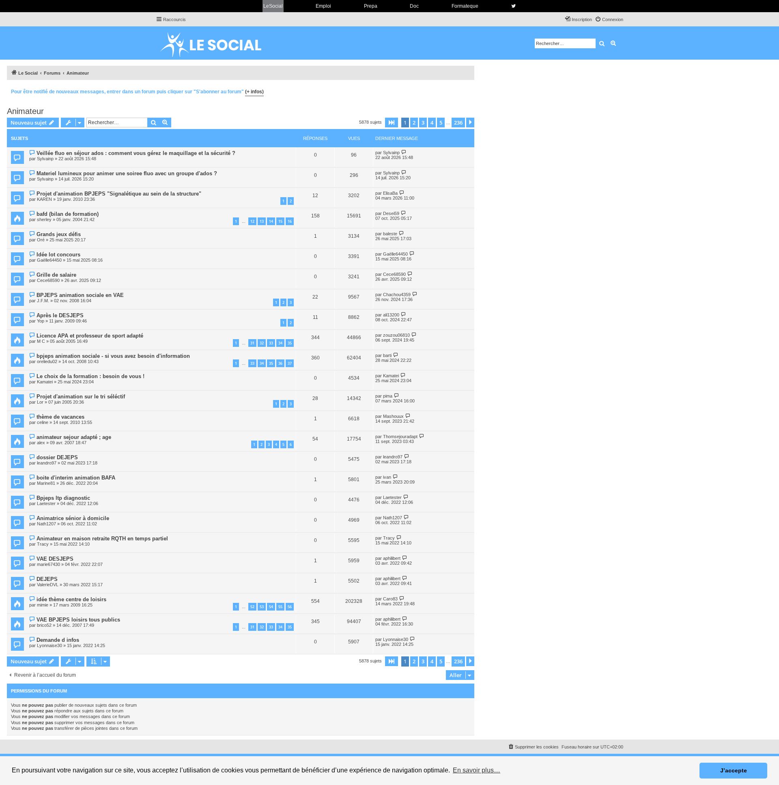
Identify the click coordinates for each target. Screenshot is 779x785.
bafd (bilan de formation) (68, 214)
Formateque (465, 6)
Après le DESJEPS (60, 315)
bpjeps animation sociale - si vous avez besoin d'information (113, 356)
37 (290, 363)
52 (252, 606)
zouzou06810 (396, 335)
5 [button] (440, 122)
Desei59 (391, 213)
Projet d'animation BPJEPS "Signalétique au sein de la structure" (119, 194)
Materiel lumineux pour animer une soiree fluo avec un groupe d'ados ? (127, 173)
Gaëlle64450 (49, 260)
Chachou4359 (397, 294)
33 (271, 343)
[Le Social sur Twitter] (513, 6)
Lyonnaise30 (49, 645)
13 (262, 221)
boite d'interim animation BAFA (76, 478)
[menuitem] (609, 19)
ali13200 (391, 314)
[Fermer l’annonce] (467, 90)
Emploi (323, 6)
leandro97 (46, 462)
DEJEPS (47, 579)
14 (271, 221)
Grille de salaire (56, 275)
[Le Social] (217, 43)
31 (252, 343)
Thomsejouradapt (400, 436)
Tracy (43, 544)
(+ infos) (254, 92)
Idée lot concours (58, 255)
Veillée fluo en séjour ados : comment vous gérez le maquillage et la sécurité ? (136, 153)
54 (271, 606)
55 (280, 606)
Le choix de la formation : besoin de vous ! (90, 376)
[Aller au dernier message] (404, 152)
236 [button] (458, 122)
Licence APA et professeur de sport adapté (90, 336)
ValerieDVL (47, 584)
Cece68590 (48, 280)
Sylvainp (45, 158)
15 (280, 221)
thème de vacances (60, 417)
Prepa (370, 6)
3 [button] (423, 122)
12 (252, 221)
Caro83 (390, 598)
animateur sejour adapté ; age (74, 437)
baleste (390, 233)
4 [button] (431, 122)
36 (280, 363)
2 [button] (414, 122)
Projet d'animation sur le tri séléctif (81, 397)
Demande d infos (58, 640)
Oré (41, 239)
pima (387, 396)
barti (387, 355)
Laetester (46, 503)
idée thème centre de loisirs (71, 599)
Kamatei (45, 381)
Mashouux (393, 416)
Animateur (25, 111)
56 (290, 606)
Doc (414, 6)
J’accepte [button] (733, 770)
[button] (391, 122)
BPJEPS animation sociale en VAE (80, 295)
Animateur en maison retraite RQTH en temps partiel (102, 539)
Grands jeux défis (59, 234)
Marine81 (46, 483)
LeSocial (273, 6)
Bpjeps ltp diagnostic (63, 498)
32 (262, 343)
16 (290, 221)
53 (262, 606)
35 (290, 343)
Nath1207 (46, 523)
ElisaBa (390, 193)
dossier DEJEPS (57, 457)
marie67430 (48, 564)
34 (280, 343)
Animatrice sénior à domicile (73, 518)
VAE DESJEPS (55, 559)
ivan (387, 477)
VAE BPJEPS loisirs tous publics (78, 620)
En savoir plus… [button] (476, 770)
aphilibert (391, 558)
